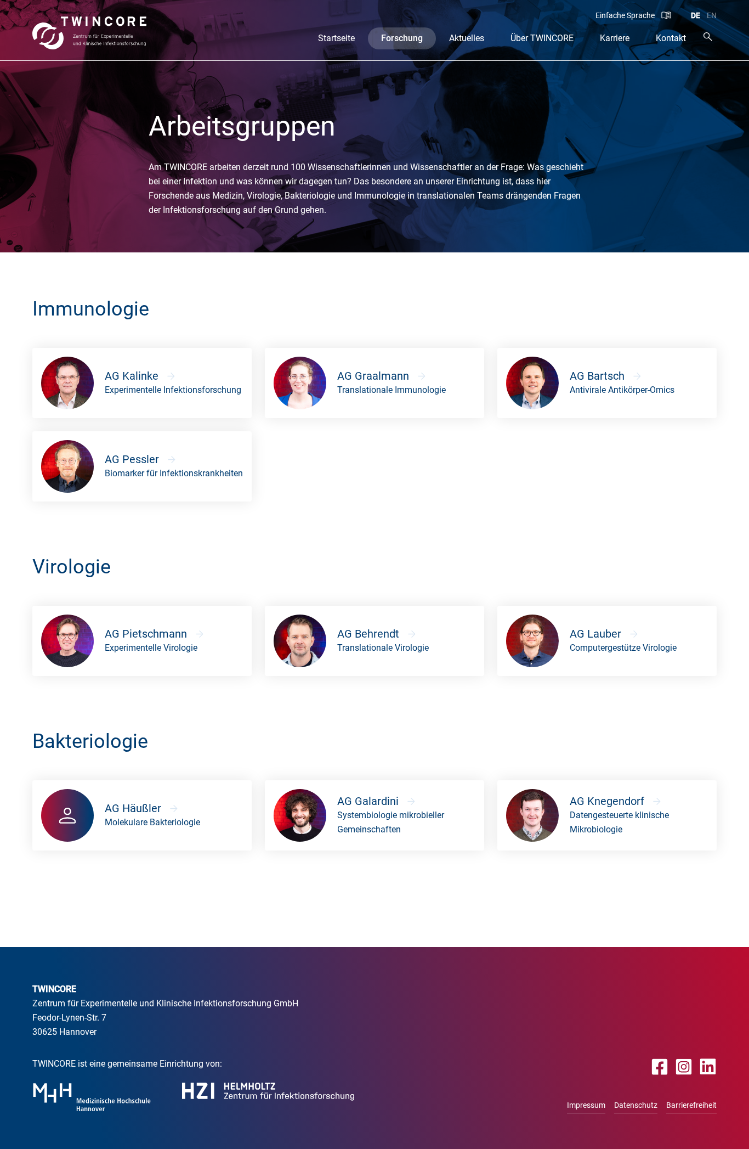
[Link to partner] (91, 1097)
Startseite (336, 38)
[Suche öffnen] (708, 36)
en (712, 15)
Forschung (402, 38)
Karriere (614, 38)
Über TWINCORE (542, 38)
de (695, 15)
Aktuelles (466, 38)
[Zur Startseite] (89, 32)
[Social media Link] (660, 1066)
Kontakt (671, 38)
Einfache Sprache (625, 15)
